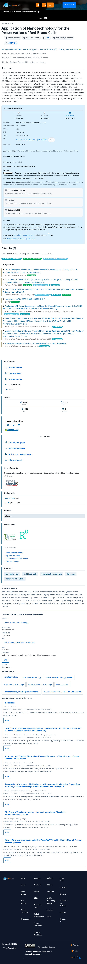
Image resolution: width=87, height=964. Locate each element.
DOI (48, 37)
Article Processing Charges (51, 900)
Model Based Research (14, 553)
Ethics (36, 898)
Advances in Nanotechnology (16, 622)
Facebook (76, 945)
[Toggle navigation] (50, 5)
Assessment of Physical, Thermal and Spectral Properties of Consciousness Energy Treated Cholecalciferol (42, 757)
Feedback (37, 885)
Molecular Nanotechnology (40, 684)
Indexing (37, 878)
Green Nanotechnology (14, 684)
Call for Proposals (24, 911)
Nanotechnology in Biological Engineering (22, 692)
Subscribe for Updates (63, 903)
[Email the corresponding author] (20, 49)
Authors (50, 878)
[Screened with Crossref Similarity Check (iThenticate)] (12, 482)
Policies (37, 891)
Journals (50, 910)
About (23, 885)
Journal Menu (43, 18)
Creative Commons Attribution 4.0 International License (38, 952)
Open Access (23, 892)
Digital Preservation (39, 915)
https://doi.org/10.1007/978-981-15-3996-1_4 (24, 299)
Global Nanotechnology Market (59, 677)
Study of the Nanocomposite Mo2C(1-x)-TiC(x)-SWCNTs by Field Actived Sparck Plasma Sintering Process (43, 841)
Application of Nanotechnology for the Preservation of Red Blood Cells (35, 343)
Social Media (62, 879)
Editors (49, 885)
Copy (51, 140)
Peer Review (23, 902)
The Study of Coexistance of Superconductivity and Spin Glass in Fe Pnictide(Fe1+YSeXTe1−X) (35, 813)
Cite (5, 660)
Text (32, 235)
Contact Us (62, 920)
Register (69, 5)
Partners (63, 887)
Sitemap (63, 912)
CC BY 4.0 (12, 43)
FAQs (49, 916)
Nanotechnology (11, 677)
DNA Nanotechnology (32, 677)
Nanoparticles (62, 684)
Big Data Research (13, 555)
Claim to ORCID (12, 430)
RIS (15, 235)
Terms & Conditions (38, 933)
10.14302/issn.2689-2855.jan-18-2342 (31, 139)
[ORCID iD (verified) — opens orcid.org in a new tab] (80, 49)
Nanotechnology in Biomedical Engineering (62, 692)
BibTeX (19, 235)
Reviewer (50, 891)
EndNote (26, 235)
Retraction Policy (38, 906)
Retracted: (10, 703)
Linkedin (76, 957)
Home (23, 878)
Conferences (25, 919)
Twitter (75, 951)
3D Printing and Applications (17, 558)
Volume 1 (8, 516)
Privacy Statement (37, 924)
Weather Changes (12, 561)
